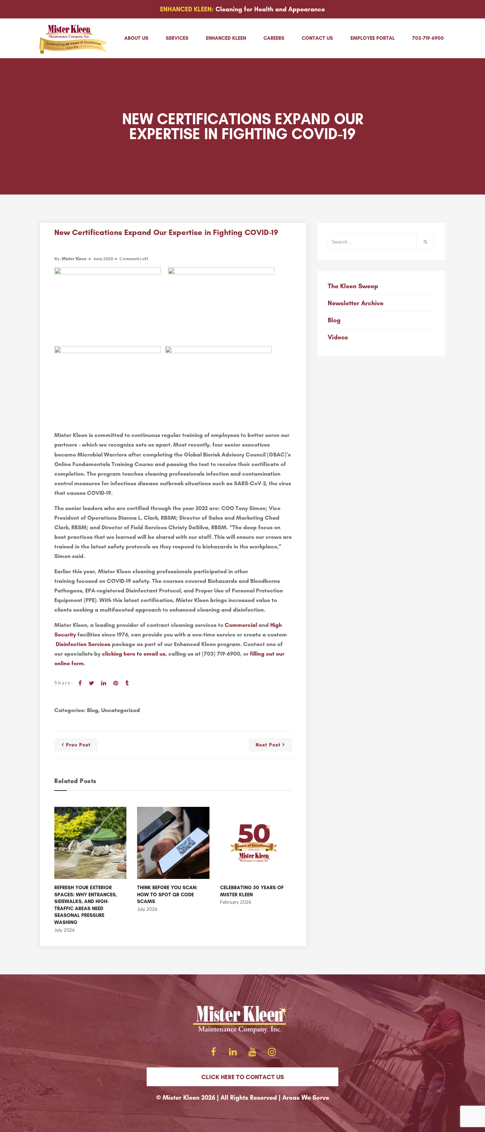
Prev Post (78, 745)
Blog (92, 710)
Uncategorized (120, 710)
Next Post (268, 745)
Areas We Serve (305, 1097)
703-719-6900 (428, 38)
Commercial (241, 625)
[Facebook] (213, 1051)
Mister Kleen (74, 258)
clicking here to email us (133, 653)
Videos (338, 337)
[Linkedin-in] (233, 1051)
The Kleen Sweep (353, 286)
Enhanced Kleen (226, 38)
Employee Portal (372, 38)
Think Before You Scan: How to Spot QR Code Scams (167, 894)
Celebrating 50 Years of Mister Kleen (252, 891)
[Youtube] (252, 1051)
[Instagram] (272, 1051)
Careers (273, 38)
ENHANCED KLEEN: (187, 9)
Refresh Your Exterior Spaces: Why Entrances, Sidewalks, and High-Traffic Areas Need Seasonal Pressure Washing (85, 905)
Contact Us (317, 38)
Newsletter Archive (355, 303)
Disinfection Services (83, 644)
